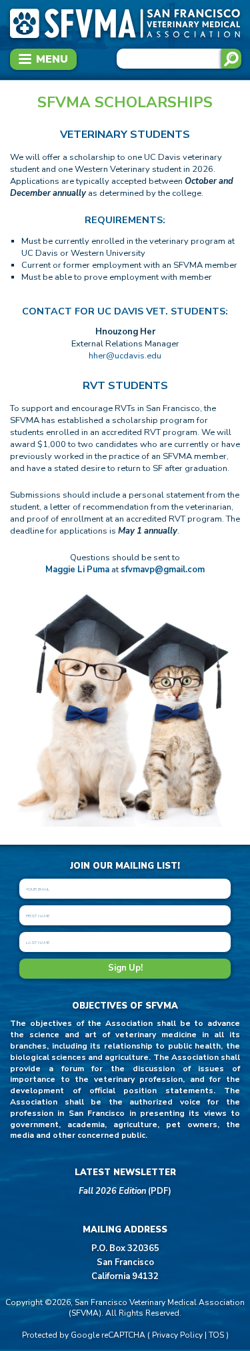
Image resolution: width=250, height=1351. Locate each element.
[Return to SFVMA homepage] (125, 37)
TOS (216, 1335)
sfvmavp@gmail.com (163, 570)
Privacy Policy (177, 1335)
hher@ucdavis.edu (125, 356)
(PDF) (125, 1191)
